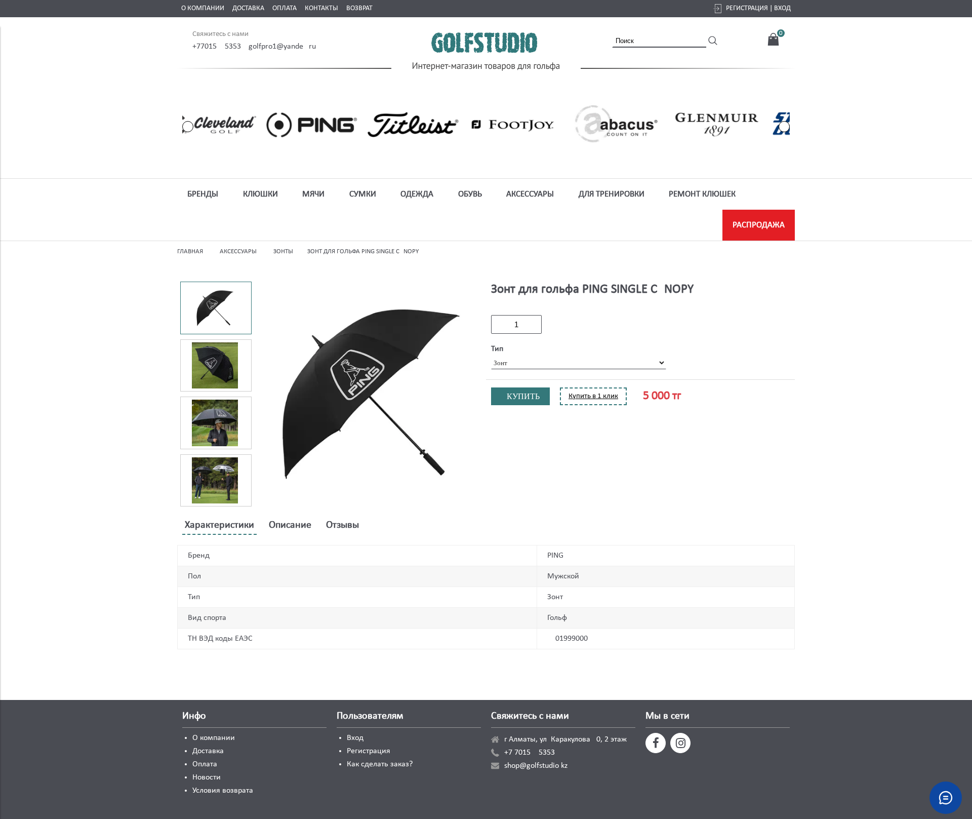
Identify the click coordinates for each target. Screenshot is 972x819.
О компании (202, 8)
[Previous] (187, 126)
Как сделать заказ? (380, 764)
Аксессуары (238, 251)
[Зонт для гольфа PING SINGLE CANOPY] (370, 394)
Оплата (284, 8)
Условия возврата (222, 791)
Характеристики (219, 525)
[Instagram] (680, 743)
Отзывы (342, 525)
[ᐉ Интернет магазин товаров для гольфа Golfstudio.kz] (485, 53)
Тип (497, 349)
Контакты (321, 8)
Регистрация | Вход (758, 8)
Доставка (248, 8)
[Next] (784, 126)
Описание (290, 525)
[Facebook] (655, 743)
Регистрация (368, 751)
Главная (190, 251)
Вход (355, 738)
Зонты (283, 251)
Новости (206, 777)
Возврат (359, 8)
